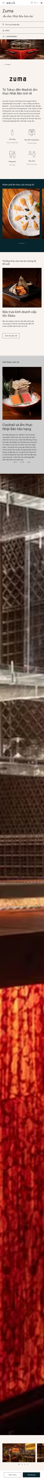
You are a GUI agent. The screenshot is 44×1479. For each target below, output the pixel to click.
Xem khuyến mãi (11, 336)
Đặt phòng (31, 1475)
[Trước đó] (15, 462)
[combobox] (36, 2)
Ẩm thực (8, 64)
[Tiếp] (28, 462)
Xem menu (13, 1475)
